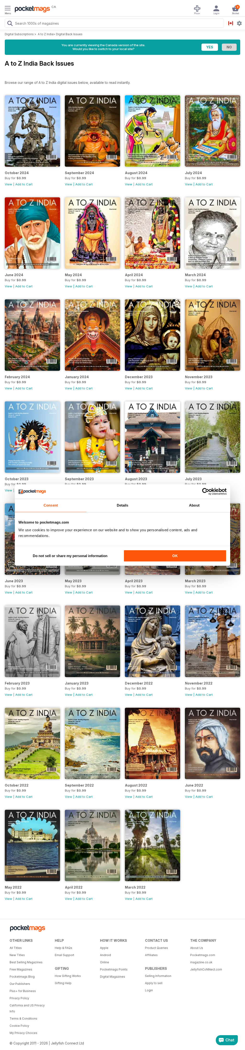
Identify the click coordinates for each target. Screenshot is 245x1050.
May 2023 (73, 581)
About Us (196, 948)
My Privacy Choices (23, 1033)
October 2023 (16, 479)
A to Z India (45, 34)
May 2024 (73, 275)
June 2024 (14, 275)
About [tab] (194, 505)
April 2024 (134, 275)
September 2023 (79, 479)
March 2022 (135, 887)
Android (105, 955)
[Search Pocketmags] (10, 24)
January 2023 (77, 683)
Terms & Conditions (23, 1018)
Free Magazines (21, 969)
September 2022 (79, 785)
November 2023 (198, 377)
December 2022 (139, 683)
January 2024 (77, 377)
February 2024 (17, 377)
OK (175, 556)
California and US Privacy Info (27, 1008)
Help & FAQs (63, 948)
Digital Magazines (112, 976)
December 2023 (139, 377)
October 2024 (17, 173)
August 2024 (136, 173)
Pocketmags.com (202, 955)
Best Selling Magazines (26, 962)
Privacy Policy (19, 998)
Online (104, 962)
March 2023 (195, 581)
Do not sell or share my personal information (70, 556)
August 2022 (136, 785)
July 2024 (193, 173)
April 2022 (74, 887)
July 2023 (193, 479)
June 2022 (194, 785)
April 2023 (134, 581)
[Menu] (8, 9)
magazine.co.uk (201, 962)
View (8, 184)
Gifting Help (63, 983)
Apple (104, 948)
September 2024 (79, 173)
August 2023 (136, 479)
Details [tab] (122, 505)
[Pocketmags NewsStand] (31, 9)
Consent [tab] (51, 505)
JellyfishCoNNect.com (206, 969)
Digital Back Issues (69, 34)
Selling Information (158, 976)
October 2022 (16, 785)
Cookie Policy (19, 1025)
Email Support (64, 955)
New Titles (17, 955)
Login (149, 990)
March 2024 (195, 275)
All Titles (16, 948)
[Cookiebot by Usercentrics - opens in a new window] (206, 491)
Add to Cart (24, 184)
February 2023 (17, 683)
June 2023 (14, 581)
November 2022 (198, 683)
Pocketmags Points (114, 969)
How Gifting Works (68, 976)
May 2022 (13, 887)
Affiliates (151, 955)
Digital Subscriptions (19, 34)
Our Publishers (20, 984)
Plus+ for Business (23, 991)
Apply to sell (153, 983)
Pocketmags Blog (22, 976)
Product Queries (156, 948)
